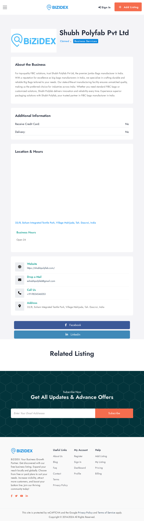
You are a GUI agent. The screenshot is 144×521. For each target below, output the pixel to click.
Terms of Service (106, 512)
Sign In (77, 462)
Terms (56, 479)
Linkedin (75, 334)
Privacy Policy (60, 485)
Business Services (85, 41)
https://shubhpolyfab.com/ (41, 268)
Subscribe (114, 413)
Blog (55, 462)
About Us (58, 456)
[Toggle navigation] (5, 7)
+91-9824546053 (36, 294)
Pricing (99, 468)
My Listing (100, 462)
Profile (77, 473)
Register (78, 456)
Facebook (74, 325)
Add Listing (131, 7)
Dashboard (80, 468)
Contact (57, 473)
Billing (98, 473)
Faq (55, 468)
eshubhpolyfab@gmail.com (41, 281)
